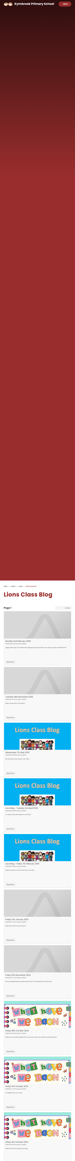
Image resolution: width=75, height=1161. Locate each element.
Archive (67, 608)
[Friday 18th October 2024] (37, 1014)
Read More (10, 662)
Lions (20, 586)
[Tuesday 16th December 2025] (37, 680)
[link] (57, 608)
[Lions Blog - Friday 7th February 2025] (37, 847)
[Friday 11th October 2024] (37, 1070)
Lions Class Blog (31, 586)
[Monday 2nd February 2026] (37, 624)
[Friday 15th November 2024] (37, 958)
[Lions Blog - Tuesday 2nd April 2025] (37, 791)
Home (5, 586)
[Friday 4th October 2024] (37, 1125)
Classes (12, 586)
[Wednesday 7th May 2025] (37, 736)
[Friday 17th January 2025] (37, 903)
